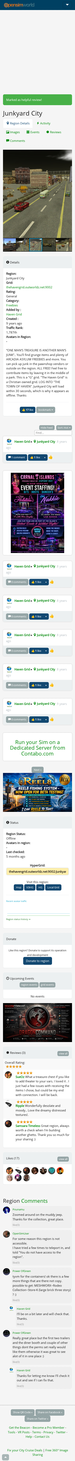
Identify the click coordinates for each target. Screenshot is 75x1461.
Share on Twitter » (37, 1418)
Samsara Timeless (28, 1126)
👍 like (27, 410)
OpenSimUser (21, 1233)
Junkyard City (45, 441)
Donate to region (37, 961)
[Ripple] (19, 1170)
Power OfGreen (22, 1271)
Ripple (20, 1106)
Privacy (48, 1432)
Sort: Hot (63, 427)
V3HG (29, 887)
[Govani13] (27, 1177)
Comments (17, 141)
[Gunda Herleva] (52, 1170)
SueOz (20, 1077)
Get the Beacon (19, 1427)
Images (14, 132)
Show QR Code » (22, 1412)
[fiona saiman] (44, 1170)
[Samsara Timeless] (27, 1170)
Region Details (19, 123)
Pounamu (18, 1209)
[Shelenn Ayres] (60, 1170)
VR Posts (24, 1432)
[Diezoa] (19, 1177)
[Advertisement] (37, 52)
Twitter (61, 1432)
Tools (12, 1432)
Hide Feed (47, 427)
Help (29, 1437)
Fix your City (15, 1450)
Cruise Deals (33, 1450)
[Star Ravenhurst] (35, 1170)
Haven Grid (14, 314)
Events (34, 132)
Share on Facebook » (50, 1412)
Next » (37, 770)
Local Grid (53, 887)
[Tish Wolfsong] (10, 1177)
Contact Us (42, 1437)
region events (29, 984)
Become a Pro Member (49, 1427)
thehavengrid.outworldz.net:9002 (29, 287)
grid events (47, 984)
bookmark (44, 410)
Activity (44, 123)
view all (63, 1053)
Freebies (12, 305)
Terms (37, 1432)
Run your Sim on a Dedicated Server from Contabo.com (37, 747)
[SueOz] (10, 1170)
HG (40, 887)
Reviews (55, 132)
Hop (18, 887)
